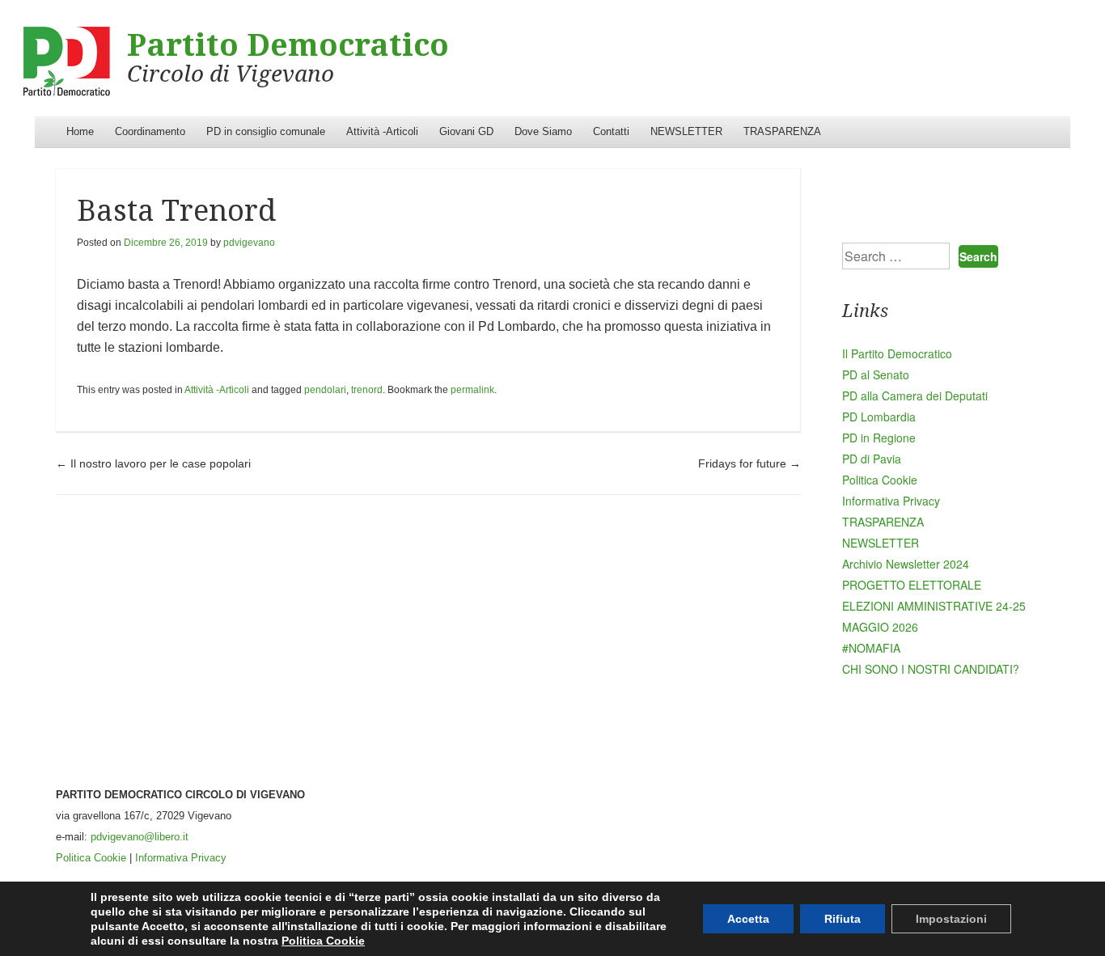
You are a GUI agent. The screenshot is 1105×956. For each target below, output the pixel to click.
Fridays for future (749, 463)
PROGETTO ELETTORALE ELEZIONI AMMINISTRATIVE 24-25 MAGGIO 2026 (934, 606)
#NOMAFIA (871, 648)
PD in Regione (879, 437)
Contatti (611, 131)
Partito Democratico (288, 45)
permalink (472, 390)
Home (80, 131)
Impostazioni (951, 918)
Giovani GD (466, 131)
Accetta (748, 918)
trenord (367, 390)
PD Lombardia (879, 416)
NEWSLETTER (686, 131)
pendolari (325, 390)
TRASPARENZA (782, 131)
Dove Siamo (543, 131)
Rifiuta (842, 918)
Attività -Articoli (382, 131)
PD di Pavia (871, 459)
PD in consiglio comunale (265, 131)
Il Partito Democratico (897, 353)
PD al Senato (875, 374)
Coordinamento (150, 131)
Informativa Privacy (891, 501)
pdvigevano (249, 242)
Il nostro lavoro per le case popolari (153, 463)
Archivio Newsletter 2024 (905, 564)
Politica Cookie (879, 480)
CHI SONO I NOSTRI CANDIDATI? (930, 669)
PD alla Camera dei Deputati (915, 395)
